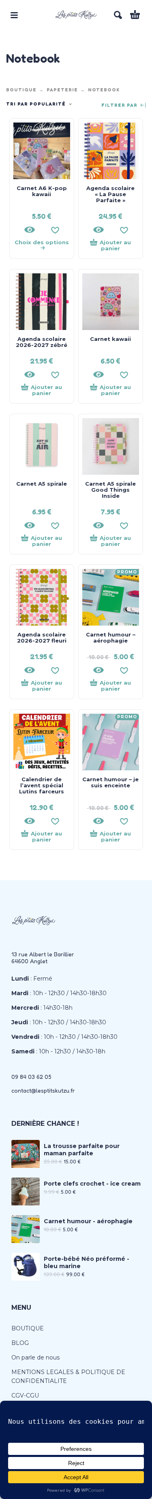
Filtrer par (120, 105)
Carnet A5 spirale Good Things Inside (110, 489)
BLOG (20, 1343)
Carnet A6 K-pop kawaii (42, 191)
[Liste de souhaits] (55, 230)
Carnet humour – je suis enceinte (110, 782)
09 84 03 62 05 (31, 1076)
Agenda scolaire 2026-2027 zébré (41, 342)
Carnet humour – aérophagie (110, 637)
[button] (14, 15)
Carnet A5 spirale (41, 483)
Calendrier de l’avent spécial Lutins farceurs (41, 785)
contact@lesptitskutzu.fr (43, 1090)
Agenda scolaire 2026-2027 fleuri (41, 637)
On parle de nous (35, 1357)
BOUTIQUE (21, 90)
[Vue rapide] (29, 230)
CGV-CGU (25, 1395)
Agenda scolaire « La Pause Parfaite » (110, 194)
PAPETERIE (62, 90)
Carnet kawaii (110, 339)
